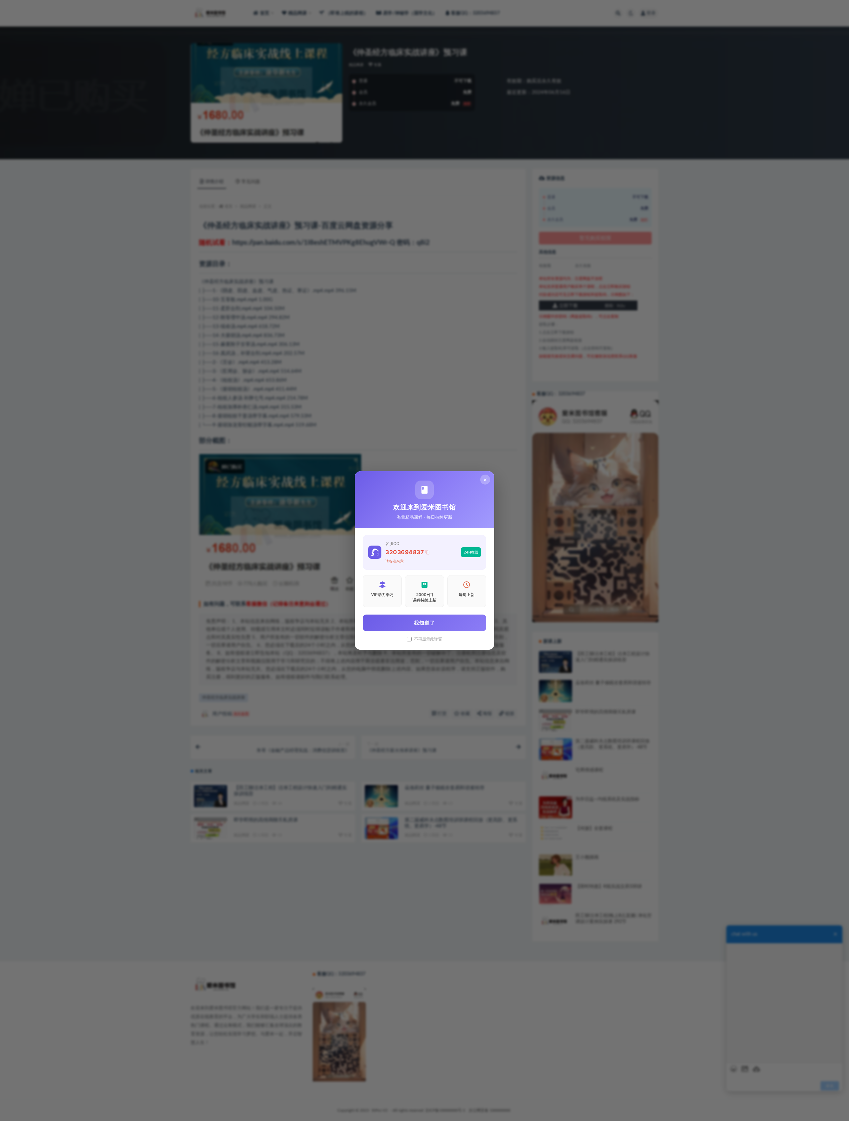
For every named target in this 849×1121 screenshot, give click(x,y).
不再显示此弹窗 (428, 639)
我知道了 (424, 623)
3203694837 (404, 552)
